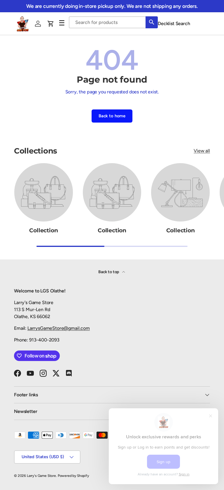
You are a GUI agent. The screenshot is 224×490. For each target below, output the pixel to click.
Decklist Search (174, 23)
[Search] (152, 22)
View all (202, 151)
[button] (50, 23)
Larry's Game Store (41, 476)
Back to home (112, 115)
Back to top (109, 271)
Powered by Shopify (73, 476)
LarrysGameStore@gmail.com (58, 328)
